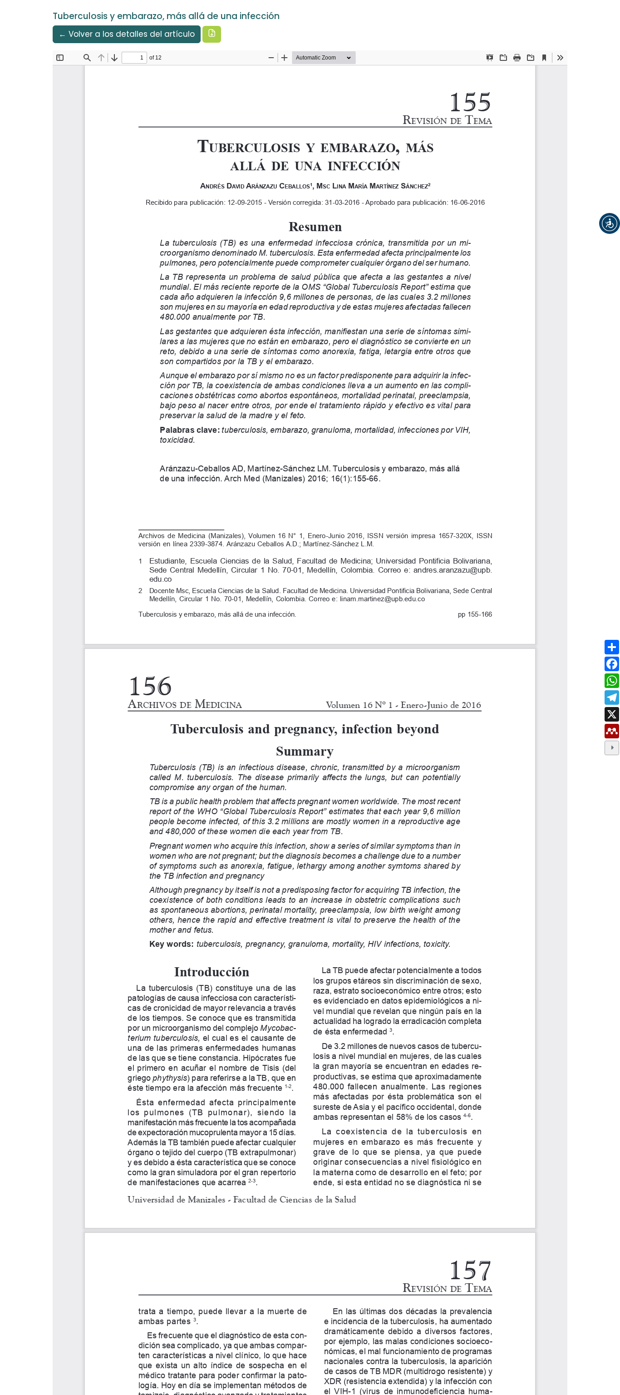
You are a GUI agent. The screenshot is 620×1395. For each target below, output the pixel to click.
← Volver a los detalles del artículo (127, 34)
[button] (609, 223)
